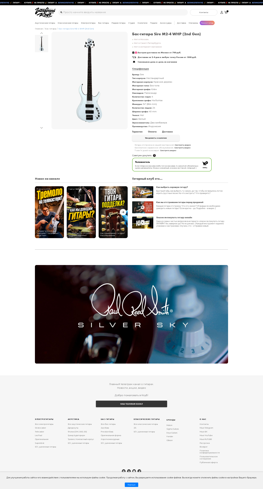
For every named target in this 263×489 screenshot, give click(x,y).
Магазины (193, 23)
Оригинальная (41, 439)
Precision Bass (107, 432)
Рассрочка (205, 443)
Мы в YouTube (206, 435)
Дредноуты (73, 428)
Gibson (170, 440)
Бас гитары (50, 29)
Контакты (204, 424)
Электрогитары (88, 23)
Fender (170, 436)
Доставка (181, 23)
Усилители (142, 23)
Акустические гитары (45, 23)
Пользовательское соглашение (209, 457)
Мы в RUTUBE (206, 439)
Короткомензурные (110, 439)
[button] (41, 33)
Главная (39, 29)
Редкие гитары (118, 23)
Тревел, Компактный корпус (81, 439)
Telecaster (39, 432)
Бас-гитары (103, 23)
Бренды (171, 420)
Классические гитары (68, 23)
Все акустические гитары (80, 424)
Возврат (204, 447)
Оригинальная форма (111, 435)
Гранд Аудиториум (76, 435)
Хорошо (131, 485)
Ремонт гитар (207, 23)
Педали (153, 23)
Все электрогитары (44, 424)
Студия (131, 23)
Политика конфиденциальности (210, 451)
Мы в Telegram (206, 428)
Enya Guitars (172, 433)
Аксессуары (165, 23)
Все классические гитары (146, 424)
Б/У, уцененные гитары (45, 447)
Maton (169, 425)
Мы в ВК (203, 432)
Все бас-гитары (108, 424)
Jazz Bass (105, 428)
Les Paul (38, 435)
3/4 (135, 428)
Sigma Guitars (173, 429)
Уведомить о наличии (156, 138)
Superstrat (39, 443)
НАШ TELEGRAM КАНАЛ (131, 404)
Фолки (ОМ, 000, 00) (77, 432)
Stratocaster (40, 428)
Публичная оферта (209, 462)
